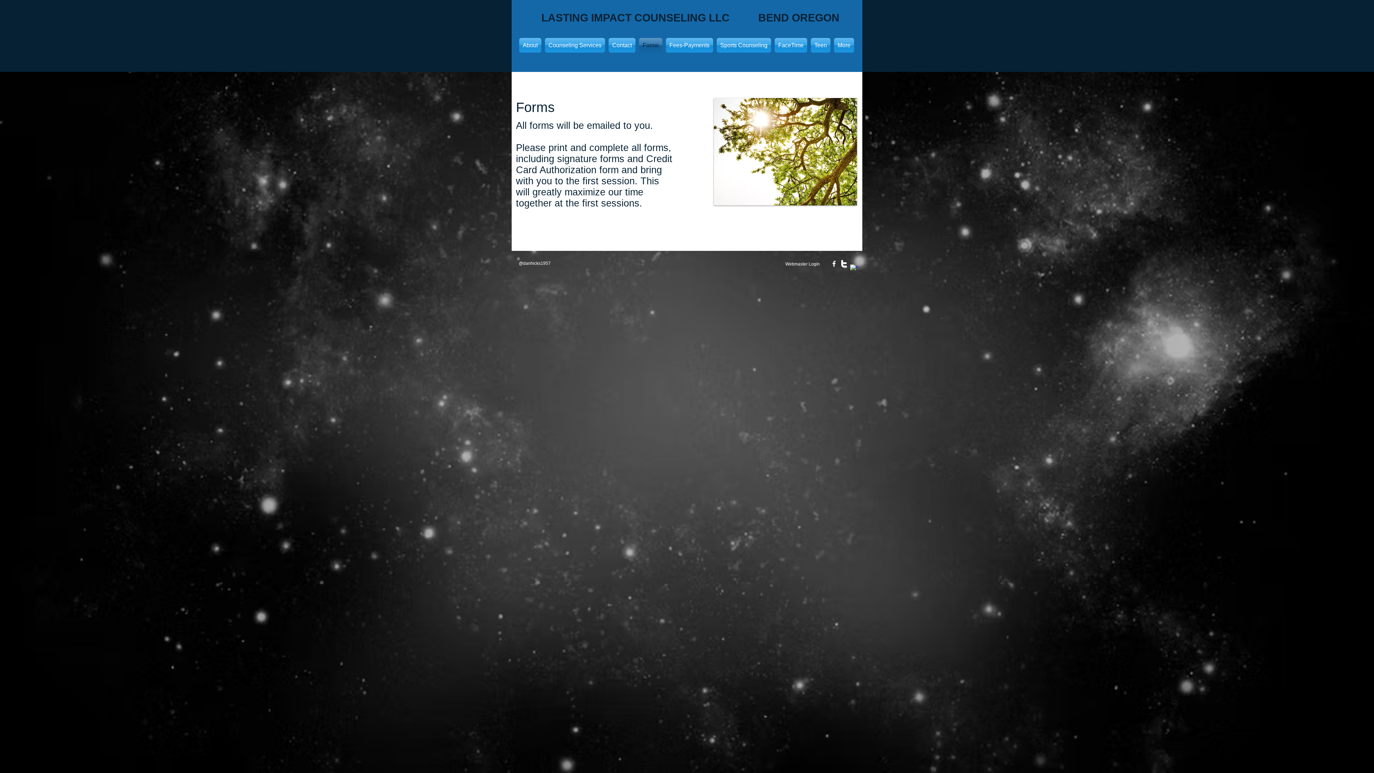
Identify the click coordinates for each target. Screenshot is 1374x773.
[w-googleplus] (854, 268)
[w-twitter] (844, 264)
